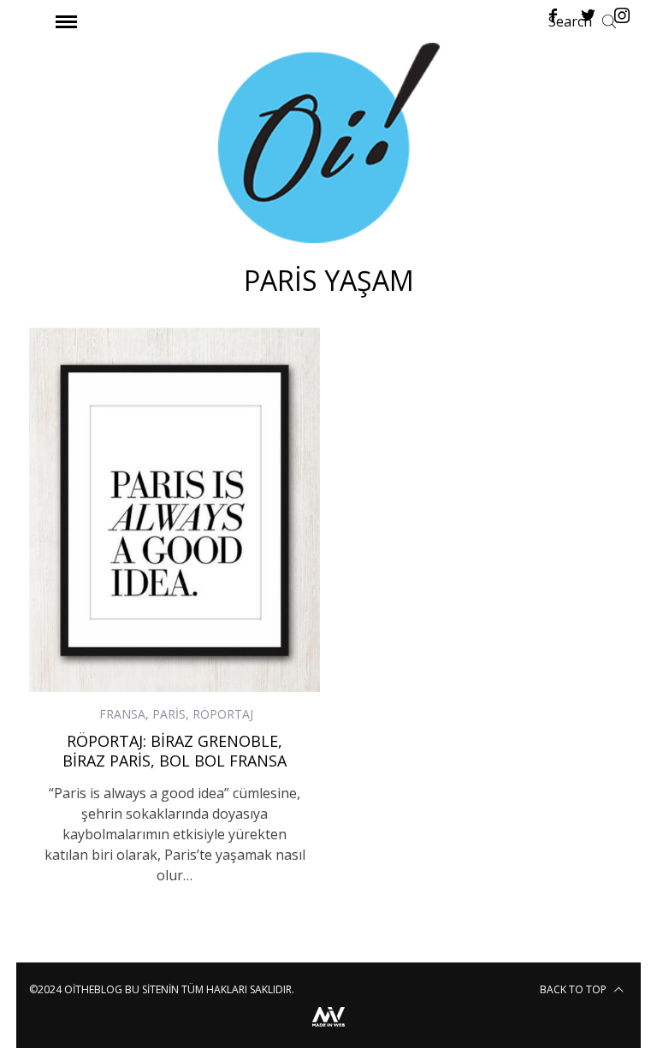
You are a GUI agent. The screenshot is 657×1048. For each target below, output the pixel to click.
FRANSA (122, 714)
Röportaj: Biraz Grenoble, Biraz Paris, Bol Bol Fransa (174, 751)
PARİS (169, 714)
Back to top (574, 989)
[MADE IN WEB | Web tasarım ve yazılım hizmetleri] (328, 1028)
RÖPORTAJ (222, 714)
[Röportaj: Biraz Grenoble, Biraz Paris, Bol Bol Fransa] (174, 510)
